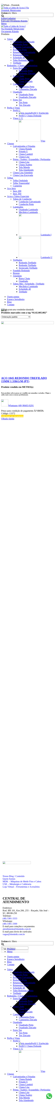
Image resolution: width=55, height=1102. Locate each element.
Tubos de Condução (22, 199)
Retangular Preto (20, 55)
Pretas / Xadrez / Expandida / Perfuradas (31, 159)
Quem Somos (9, 879)
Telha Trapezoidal (21, 183)
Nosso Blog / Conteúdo (13, 876)
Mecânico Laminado (28, 212)
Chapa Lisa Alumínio (23, 172)
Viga (43, 141)
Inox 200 (17, 191)
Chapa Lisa (24, 156)
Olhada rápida (7, 418)
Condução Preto (26, 204)
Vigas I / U (18, 118)
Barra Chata (24, 278)
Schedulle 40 (19, 57)
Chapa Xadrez (25, 164)
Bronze (16, 273)
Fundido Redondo (21, 270)
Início (4, 310)
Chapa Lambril (26, 154)
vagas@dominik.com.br (14, 934)
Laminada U (46, 257)
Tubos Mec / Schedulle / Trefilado (28, 284)
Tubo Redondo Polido (23, 60)
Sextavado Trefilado (28, 268)
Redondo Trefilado (27, 262)
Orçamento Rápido (10, 31)
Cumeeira (17, 186)
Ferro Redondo (20, 68)
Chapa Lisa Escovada (23, 175)
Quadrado (17, 92)
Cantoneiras (18, 84)
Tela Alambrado (26, 170)
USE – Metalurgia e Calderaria (17, 884)
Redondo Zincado (27, 73)
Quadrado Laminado (28, 209)
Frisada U (23, 151)
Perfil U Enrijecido (40, 113)
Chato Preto (24, 78)
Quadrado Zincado (27, 97)
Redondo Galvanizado (23, 47)
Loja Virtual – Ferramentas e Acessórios (21, 887)
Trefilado (17, 63)
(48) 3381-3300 (10, 923)
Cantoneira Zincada (28, 89)
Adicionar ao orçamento (12, 416)
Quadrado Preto (20, 44)
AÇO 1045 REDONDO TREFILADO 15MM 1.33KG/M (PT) (24, 380)
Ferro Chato (18, 76)
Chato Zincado (26, 81)
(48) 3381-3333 (10, 918)
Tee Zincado (24, 105)
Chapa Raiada (25, 149)
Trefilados (17, 260)
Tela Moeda (24, 167)
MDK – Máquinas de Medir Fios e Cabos (22, 881)
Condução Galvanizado (30, 201)
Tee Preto (23, 102)
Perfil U (16, 110)
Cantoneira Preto (26, 86)
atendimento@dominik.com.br (17, 929)
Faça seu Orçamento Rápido (14, 21)
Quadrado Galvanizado (23, 41)
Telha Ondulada (20, 180)
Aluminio (17, 276)
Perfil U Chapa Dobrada (30, 115)
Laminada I (46, 235)
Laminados (18, 207)
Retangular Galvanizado (24, 52)
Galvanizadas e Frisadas (24, 146)
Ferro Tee (17, 100)
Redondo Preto (20, 49)
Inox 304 (17, 193)
